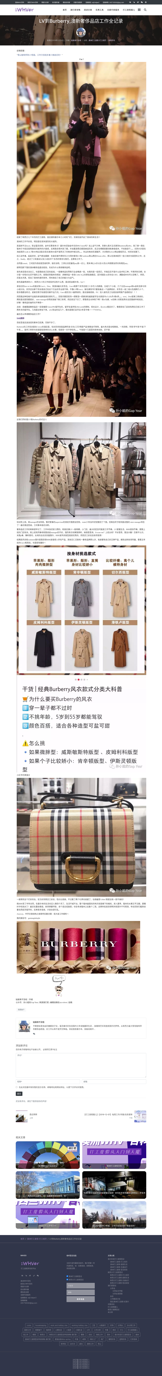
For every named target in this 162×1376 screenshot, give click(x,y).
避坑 (81, 1344)
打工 (121, 1330)
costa (29, 1325)
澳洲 (137, 1335)
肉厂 (102, 1339)
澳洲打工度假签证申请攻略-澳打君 (38, 1339)
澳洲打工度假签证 (75, 1276)
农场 (111, 1325)
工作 (88, 1330)
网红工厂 (93, 1339)
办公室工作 (131, 1325)
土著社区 (58, 1330)
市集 (106, 1330)
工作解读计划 (115, 1299)
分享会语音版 (118, 1294)
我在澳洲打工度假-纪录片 (119, 1302)
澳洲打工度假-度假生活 (118, 1264)
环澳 (76, 1339)
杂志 (111, 1296)
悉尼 (114, 1330)
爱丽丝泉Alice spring (63, 1339)
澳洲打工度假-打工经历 (97, 40)
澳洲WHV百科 (19, 2)
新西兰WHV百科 (33, 2)
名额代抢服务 (78, 2)
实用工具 (100, 10)
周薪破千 (21, 1010)
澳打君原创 (112, 1286)
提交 (19, 1094)
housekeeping (40, 1325)
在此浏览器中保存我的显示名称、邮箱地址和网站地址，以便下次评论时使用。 (52, 1087)
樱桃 (82, 1335)
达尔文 (72, 1344)
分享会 (112, 1288)
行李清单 (133, 1339)
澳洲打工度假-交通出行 (118, 1267)
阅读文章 (88, 10)
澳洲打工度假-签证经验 (118, 1270)
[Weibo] (138, 2)
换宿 (34, 1335)
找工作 (25, 1335)
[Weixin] (141, 2)
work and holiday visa (59, 1325)
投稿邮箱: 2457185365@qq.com (113, 2)
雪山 (99, 1344)
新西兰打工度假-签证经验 (119, 1283)
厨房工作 (27, 1330)
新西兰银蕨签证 (113, 1310)
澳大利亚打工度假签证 (116, 1259)
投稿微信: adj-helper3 (92, 2)
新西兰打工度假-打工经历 (119, 1275)
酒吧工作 (90, 1344)
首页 (65, 10)
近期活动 (111, 1304)
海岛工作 (99, 1335)
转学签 (63, 1344)
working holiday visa (79, 1325)
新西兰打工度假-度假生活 (119, 1278)
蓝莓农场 (122, 1339)
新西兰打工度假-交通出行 (119, 1280)
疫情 (84, 1339)
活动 (90, 1335)
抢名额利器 (55, 2)
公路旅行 (102, 1325)
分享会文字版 (118, 1291)
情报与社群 (45, 2)
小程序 (68, 1330)
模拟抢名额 (66, 2)
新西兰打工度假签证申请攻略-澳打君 (63, 1335)
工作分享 (97, 1330)
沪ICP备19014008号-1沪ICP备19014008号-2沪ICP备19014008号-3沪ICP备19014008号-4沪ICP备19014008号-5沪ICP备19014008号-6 (81, 1364)
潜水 (108, 1335)
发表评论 (111, 40)
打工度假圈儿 (129, 10)
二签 (93, 1325)
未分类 (110, 1312)
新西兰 (42, 1335)
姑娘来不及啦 (76, 40)
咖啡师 (48, 1330)
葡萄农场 (112, 1339)
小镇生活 (79, 1330)
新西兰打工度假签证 (76, 1279)
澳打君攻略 (75, 10)
